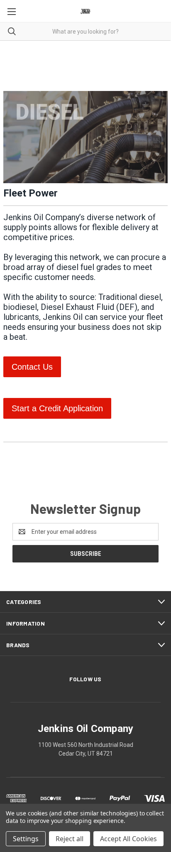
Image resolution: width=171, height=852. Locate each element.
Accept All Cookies (128, 838)
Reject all (69, 838)
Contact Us (32, 366)
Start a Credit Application (57, 408)
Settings (26, 838)
